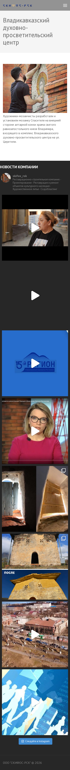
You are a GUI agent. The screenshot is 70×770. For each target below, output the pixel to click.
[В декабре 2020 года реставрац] (35, 499)
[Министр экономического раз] (35, 363)
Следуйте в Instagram (37, 741)
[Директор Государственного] (35, 634)
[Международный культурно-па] (35, 228)
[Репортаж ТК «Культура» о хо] (35, 431)
